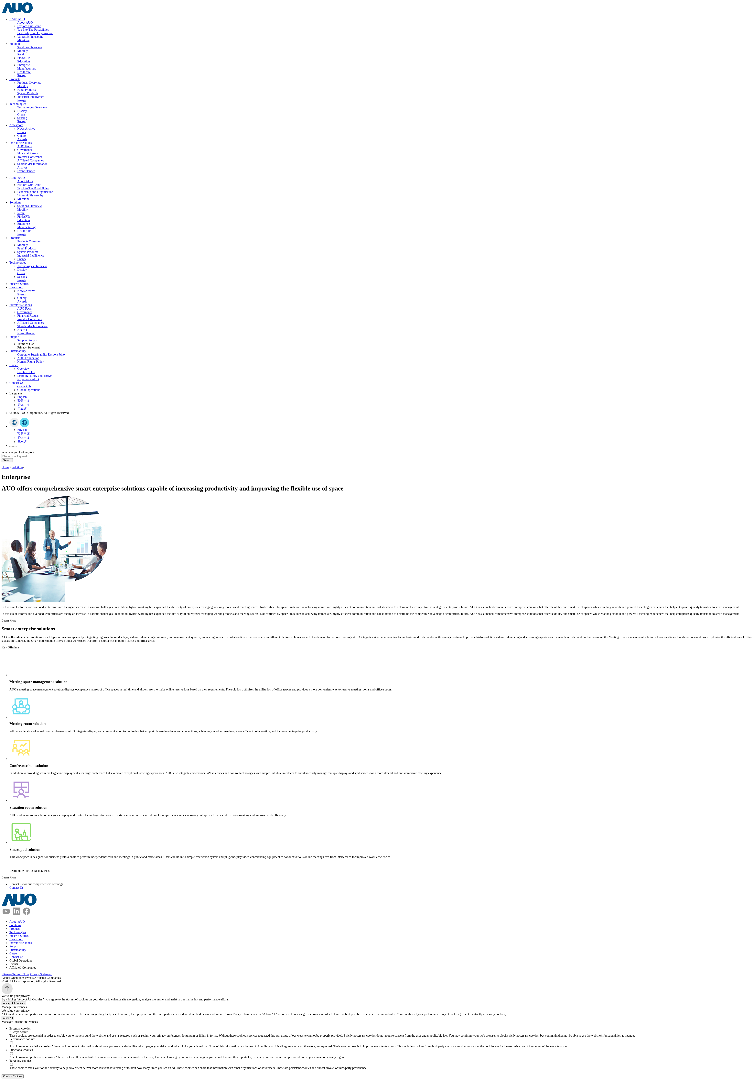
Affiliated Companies (30, 160)
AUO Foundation (28, 358)
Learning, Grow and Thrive (34, 375)
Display (22, 111)
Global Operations (28, 389)
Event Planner (26, 171)
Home (5, 467)
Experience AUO (28, 379)
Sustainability (17, 351)
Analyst (22, 167)
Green (21, 114)
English (22, 397)
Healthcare (24, 72)
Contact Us (16, 382)
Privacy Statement (41, 974)
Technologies (17, 103)
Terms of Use (20, 974)
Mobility (22, 50)
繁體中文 (23, 400)
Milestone (23, 40)
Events (21, 132)
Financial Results (27, 153)
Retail (21, 54)
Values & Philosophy (30, 36)
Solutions (15, 43)
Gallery (22, 135)
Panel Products (26, 89)
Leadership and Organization (35, 33)
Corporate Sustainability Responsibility (41, 354)
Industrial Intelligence (30, 96)
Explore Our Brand (29, 26)
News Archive (26, 128)
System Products (27, 93)
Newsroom (16, 125)
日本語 (22, 409)
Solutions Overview (29, 47)
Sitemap (7, 974)
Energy (21, 75)
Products (14, 79)
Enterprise (23, 65)
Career (13, 365)
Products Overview (29, 82)
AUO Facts (24, 146)
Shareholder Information (32, 164)
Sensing (22, 118)
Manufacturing (26, 68)
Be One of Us (26, 372)
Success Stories (18, 283)
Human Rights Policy (30, 361)
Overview (23, 368)
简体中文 (23, 404)
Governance (24, 149)
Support (14, 336)
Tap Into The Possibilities (33, 29)
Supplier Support (27, 340)
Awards (22, 139)
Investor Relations (20, 142)
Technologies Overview (32, 107)
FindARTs (23, 58)
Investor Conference (29, 157)
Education (23, 61)
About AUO (17, 19)
